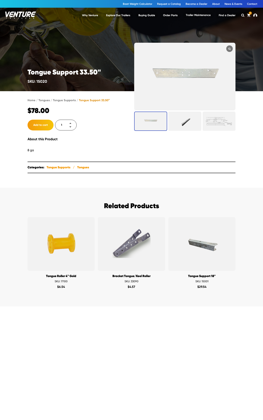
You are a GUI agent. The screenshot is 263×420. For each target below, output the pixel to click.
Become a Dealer (196, 4)
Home (31, 100)
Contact (252, 4)
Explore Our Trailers (118, 15)
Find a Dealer (227, 15)
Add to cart (40, 125)
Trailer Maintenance (198, 15)
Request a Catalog (169, 4)
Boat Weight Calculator (137, 4)
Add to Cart (61, 267)
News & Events (233, 4)
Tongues (44, 100)
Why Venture (90, 15)
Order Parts (170, 15)
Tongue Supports (64, 100)
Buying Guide (146, 15)
